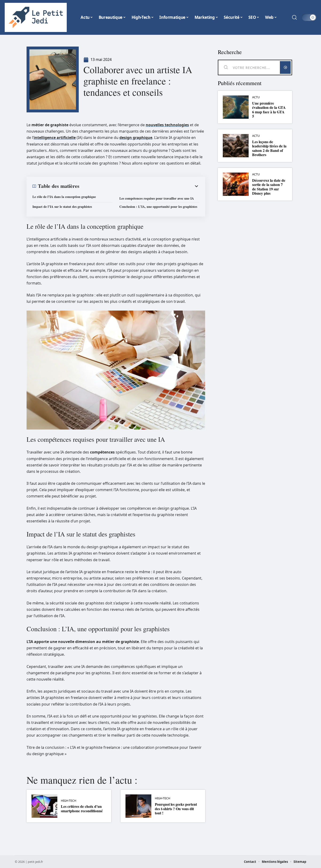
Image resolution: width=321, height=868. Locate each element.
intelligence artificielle (55, 137)
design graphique (135, 137)
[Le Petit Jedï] (36, 17)
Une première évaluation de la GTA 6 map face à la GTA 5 (269, 109)
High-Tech (68, 800)
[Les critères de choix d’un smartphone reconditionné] (44, 806)
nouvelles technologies (167, 124)
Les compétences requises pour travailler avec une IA (156, 198)
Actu (256, 97)
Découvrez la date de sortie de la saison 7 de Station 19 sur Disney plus (268, 187)
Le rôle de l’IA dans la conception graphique (64, 196)
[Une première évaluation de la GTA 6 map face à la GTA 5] (236, 107)
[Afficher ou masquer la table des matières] (139, 186)
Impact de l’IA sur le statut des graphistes (62, 206)
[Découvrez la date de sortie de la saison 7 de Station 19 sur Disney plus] (236, 184)
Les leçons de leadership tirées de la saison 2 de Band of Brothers (269, 148)
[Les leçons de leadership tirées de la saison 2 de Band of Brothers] (236, 145)
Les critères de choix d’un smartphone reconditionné (82, 808)
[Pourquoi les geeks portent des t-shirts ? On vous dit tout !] (138, 806)
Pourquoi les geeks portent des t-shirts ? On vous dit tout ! (176, 808)
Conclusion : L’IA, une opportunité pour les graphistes (158, 206)
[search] (294, 17)
